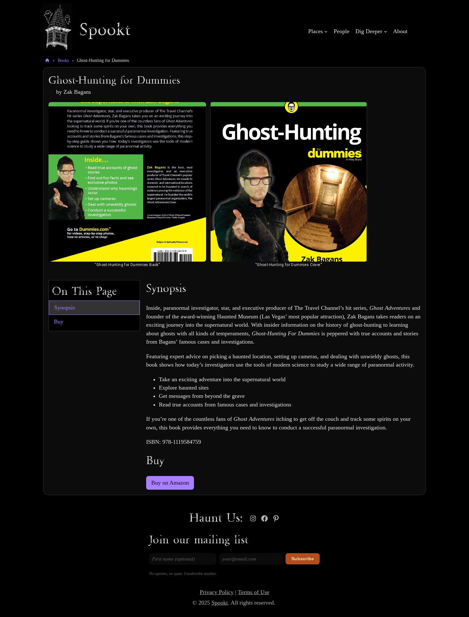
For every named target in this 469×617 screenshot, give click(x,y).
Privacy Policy (217, 592)
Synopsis (64, 307)
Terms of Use (253, 592)
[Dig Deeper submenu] (385, 31)
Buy (58, 321)
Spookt (105, 30)
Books (63, 60)
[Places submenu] (326, 31)
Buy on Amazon (170, 482)
